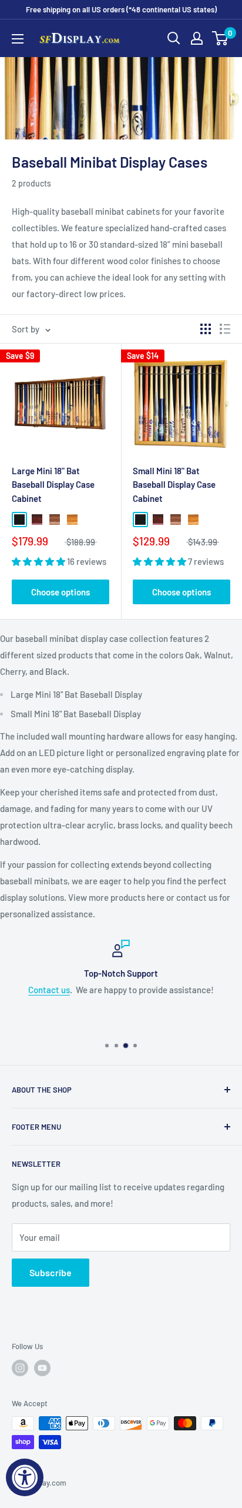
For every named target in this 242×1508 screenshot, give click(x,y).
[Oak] (72, 519)
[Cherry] (37, 519)
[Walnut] (54, 519)
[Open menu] (17, 39)
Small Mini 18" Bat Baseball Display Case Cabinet (174, 484)
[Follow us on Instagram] (20, 1368)
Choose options (60, 592)
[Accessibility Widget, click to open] (24, 1477)
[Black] (19, 519)
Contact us (49, 989)
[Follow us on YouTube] (42, 1368)
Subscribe (50, 1272)
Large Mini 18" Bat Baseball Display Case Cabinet (53, 484)
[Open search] (173, 38)
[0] (220, 38)
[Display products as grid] (205, 329)
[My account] (197, 38)
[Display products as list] (225, 329)
